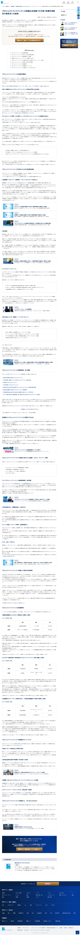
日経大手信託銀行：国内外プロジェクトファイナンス (13, 377)
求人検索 (63, 11)
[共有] (78, 18)
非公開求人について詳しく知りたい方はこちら (29, 409)
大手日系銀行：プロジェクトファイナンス (10, 385)
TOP (77, 933)
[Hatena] (78, 13)
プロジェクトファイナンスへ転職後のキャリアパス (21, 65)
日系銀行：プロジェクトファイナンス (10, 382)
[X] (78, 15)
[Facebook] (78, 8)
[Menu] (78, 2)
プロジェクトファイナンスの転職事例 (18, 64)
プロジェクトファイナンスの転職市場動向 (19, 52)
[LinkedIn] (78, 10)
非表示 (32, 50)
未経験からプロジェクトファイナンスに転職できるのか (22, 58)
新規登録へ (48, 884)
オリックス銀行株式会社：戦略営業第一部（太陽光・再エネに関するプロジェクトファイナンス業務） (21, 394)
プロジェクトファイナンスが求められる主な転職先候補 (22, 54)
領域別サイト (64, 15)
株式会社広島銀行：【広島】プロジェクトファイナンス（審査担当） (15, 389)
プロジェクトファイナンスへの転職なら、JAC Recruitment (23, 67)
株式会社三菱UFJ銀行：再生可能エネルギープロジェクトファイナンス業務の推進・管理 (19, 387)
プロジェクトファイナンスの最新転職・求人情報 (21, 56)
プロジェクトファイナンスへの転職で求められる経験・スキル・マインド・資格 (27, 60)
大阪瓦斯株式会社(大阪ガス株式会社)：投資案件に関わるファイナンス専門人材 (18, 392)
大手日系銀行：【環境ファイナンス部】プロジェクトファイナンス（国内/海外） (17, 380)
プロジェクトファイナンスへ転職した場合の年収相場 (22, 62)
